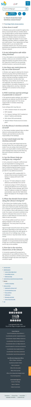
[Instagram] (17, 313)
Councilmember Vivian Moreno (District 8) (15, 351)
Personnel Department (16, 375)
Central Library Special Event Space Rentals (13, 278)
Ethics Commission (15, 365)
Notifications (7, 295)
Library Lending (7, 286)
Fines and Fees (8, 292)
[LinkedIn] (21, 313)
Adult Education (7, 269)
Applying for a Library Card (11, 288)
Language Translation (11, 397)
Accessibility (22, 395)
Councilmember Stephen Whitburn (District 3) (15, 338)
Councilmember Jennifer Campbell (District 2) (15, 336)
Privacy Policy (15, 395)
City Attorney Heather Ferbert (15, 362)
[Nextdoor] (19, 313)
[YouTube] (14, 313)
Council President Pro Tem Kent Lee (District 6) (15, 346)
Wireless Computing (9, 283)
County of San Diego (15, 381)
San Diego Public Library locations (14, 24)
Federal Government (15, 387)
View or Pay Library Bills (10, 299)
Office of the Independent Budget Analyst (15, 373)
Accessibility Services (9, 274)
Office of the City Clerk (15, 370)
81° (15, 4)
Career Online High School (10, 272)
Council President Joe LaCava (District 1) (15, 333)
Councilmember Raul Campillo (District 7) (15, 349)
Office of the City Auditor (15, 368)
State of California (15, 384)
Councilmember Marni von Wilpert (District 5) (15, 343)
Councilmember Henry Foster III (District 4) (16, 341)
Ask (4, 301)
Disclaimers (7, 395)
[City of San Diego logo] (3, 3)
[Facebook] (10, 313)
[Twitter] (12, 313)
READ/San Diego (8, 276)
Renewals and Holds (9, 297)
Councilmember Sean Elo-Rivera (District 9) (15, 354)
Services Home (7, 267)
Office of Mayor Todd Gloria (15, 360)
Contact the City (21, 397)
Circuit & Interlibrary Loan (10, 290)
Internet (5, 281)
